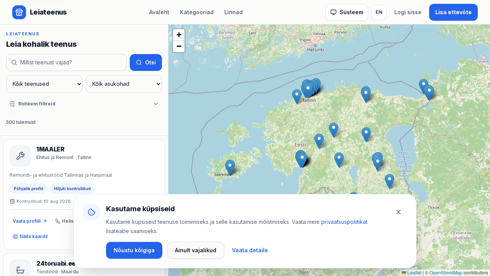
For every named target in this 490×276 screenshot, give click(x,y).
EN (379, 12)
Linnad (233, 12)
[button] (297, 97)
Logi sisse (407, 12)
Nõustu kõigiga (134, 250)
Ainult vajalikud (195, 250)
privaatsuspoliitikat (344, 222)
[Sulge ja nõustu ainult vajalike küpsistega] (398, 212)
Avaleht (159, 12)
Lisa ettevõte (453, 12)
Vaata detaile (250, 250)
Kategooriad (197, 12)
